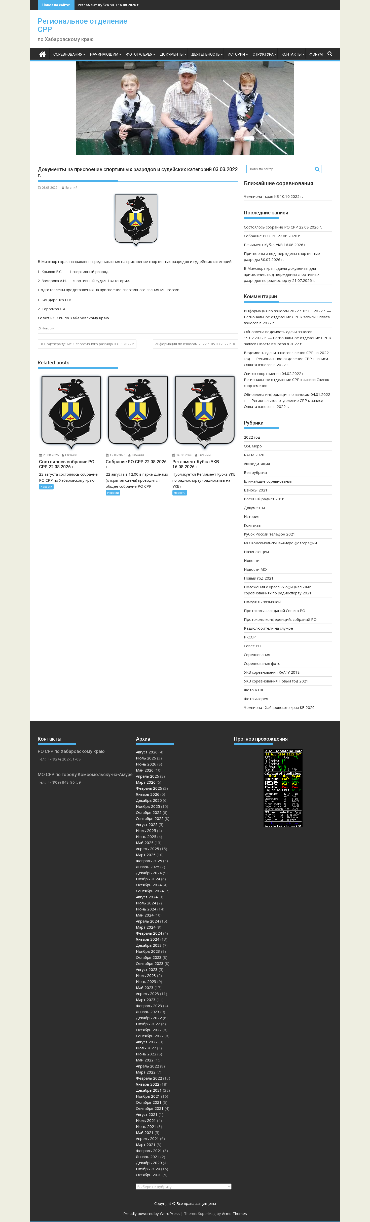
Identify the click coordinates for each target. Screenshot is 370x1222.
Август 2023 (147, 969)
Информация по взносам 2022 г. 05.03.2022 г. (193, 343)
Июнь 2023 (146, 981)
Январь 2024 (147, 939)
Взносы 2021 (256, 489)
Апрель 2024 (147, 921)
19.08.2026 (117, 455)
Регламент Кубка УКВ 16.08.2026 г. (108, 5)
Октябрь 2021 (149, 1102)
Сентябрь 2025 (150, 818)
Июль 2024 (146, 902)
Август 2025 (147, 824)
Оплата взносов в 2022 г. (279, 343)
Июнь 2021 (146, 1126)
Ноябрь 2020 (148, 1168)
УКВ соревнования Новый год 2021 (276, 680)
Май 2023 (145, 987)
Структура (263, 54)
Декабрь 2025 (149, 800)
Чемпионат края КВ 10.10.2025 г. (273, 196)
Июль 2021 (146, 1120)
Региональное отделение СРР (82, 25)
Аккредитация (257, 463)
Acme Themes (234, 1213)
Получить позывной (262, 601)
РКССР (250, 636)
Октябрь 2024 (149, 884)
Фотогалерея (139, 54)
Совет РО (252, 645)
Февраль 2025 (149, 860)
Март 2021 (146, 1144)
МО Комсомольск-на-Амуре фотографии (280, 542)
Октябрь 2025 (149, 812)
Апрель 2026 (147, 776)
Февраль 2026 (149, 788)
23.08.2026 (50, 455)
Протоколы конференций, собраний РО (280, 619)
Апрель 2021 (147, 1138)
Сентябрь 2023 (150, 963)
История (236, 54)
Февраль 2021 (149, 1150)
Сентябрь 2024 (150, 890)
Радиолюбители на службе (268, 628)
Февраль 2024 (149, 933)
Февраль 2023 (149, 1005)
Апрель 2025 (147, 848)
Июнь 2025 (146, 836)
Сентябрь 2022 (150, 1035)
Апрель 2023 (147, 993)
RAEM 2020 (254, 454)
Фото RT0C (254, 689)
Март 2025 (146, 854)
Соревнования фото (262, 663)
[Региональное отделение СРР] (42, 53)
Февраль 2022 (149, 1078)
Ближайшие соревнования (268, 481)
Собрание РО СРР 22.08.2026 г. (272, 235)
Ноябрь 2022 (148, 1023)
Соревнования (67, 54)
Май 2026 (145, 770)
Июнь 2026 (146, 764)
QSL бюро (253, 445)
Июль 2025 (146, 830)
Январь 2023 (147, 1011)
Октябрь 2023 (149, 957)
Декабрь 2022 (149, 1017)
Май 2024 (145, 915)
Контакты (291, 54)
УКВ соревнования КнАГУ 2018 (272, 672)
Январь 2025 (147, 866)
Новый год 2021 (259, 578)
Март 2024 (146, 927)
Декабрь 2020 (149, 1162)
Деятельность (205, 54)
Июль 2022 (146, 1047)
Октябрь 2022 (149, 1029)
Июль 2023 (146, 975)
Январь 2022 (147, 1084)
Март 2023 (146, 999)
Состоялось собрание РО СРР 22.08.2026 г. (283, 227)
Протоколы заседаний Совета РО (274, 610)
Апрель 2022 (147, 1065)
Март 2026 (146, 782)
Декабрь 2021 (149, 1090)
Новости (48, 328)
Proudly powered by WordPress (151, 1213)
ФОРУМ (316, 54)
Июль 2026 (146, 757)
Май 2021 (145, 1132)
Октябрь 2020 (149, 1174)
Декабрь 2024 (149, 872)
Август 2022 (147, 1041)
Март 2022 (146, 1072)
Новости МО (255, 569)
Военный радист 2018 (264, 498)
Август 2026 (147, 751)
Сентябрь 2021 (150, 1108)
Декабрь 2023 (149, 945)
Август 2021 (147, 1114)
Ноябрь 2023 (148, 951)
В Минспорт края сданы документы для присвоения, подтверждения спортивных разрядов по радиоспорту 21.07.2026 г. (281, 274)
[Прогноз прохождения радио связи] (283, 825)
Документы (171, 54)
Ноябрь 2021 (148, 1096)
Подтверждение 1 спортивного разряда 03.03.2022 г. (89, 343)
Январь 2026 (147, 794)
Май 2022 (145, 1059)
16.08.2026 (184, 455)
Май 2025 (145, 842)
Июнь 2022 (146, 1053)
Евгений (71, 187)
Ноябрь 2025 (148, 806)
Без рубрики (255, 472)
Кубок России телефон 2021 (269, 534)
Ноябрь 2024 (148, 878)
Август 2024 (147, 896)
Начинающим (104, 54)
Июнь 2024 (146, 908)
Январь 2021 (147, 1156)
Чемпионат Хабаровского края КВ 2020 (279, 707)
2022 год (252, 437)
